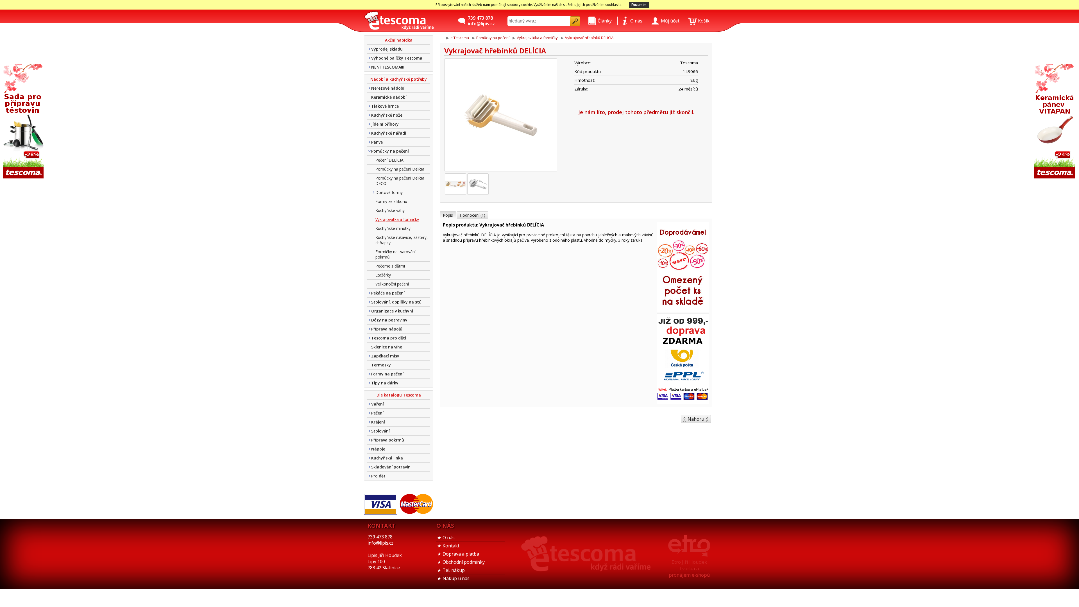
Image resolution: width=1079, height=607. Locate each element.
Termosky (381, 365)
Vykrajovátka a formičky (397, 219)
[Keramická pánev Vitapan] (1055, 121)
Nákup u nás (456, 578)
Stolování (380, 431)
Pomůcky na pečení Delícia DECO (399, 180)
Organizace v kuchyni (392, 311)
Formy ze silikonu (391, 201)
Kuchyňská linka (387, 458)
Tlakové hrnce (385, 106)
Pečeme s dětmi (390, 266)
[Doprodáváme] (683, 310)
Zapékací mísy (385, 356)
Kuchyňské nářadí (388, 133)
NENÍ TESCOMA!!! (387, 67)
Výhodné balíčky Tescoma (396, 58)
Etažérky (383, 275)
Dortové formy (389, 192)
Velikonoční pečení (392, 284)
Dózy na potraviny (389, 320)
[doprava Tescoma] (683, 402)
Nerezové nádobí (387, 88)
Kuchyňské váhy (390, 210)
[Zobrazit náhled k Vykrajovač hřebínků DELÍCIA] (500, 115)
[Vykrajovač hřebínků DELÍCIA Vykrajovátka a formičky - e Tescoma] (399, 21)
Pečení (377, 413)
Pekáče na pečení (388, 293)
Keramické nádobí (389, 97)
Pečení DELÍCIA (389, 160)
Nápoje (378, 449)
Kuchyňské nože (386, 115)
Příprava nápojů (386, 329)
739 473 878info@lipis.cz (481, 20)
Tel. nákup (454, 570)
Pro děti (379, 476)
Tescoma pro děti (388, 338)
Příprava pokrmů (387, 440)
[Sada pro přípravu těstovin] (24, 121)
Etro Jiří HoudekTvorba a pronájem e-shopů (689, 568)
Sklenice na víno (386, 347)
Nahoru (696, 419)
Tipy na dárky (384, 383)
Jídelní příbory (385, 124)
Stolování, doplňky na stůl (397, 302)
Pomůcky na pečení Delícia (399, 169)
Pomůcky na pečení (390, 151)
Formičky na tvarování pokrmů (395, 254)
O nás (449, 537)
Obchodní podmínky (464, 562)
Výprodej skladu (387, 49)
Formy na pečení (387, 374)
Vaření (377, 404)
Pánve (377, 142)
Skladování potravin (391, 467)
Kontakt (451, 546)
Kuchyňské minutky (393, 228)
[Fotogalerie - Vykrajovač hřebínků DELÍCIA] (455, 184)
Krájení (378, 422)
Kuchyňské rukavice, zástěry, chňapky (401, 240)
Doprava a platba (461, 554)
